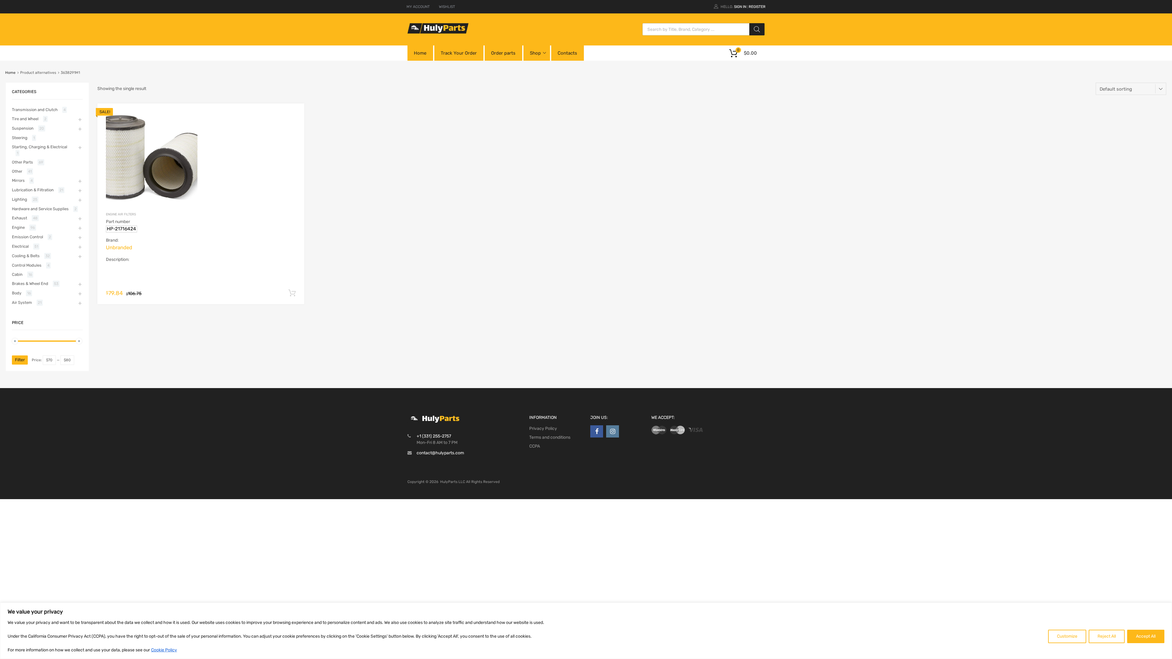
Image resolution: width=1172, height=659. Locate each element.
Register (757, 7)
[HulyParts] (437, 32)
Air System (22, 302)
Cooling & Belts (26, 256)
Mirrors (18, 180)
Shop (535, 53)
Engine (18, 227)
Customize (1067, 636)
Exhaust (19, 218)
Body (16, 293)
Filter (20, 359)
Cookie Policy (164, 650)
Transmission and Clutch (35, 109)
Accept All (1146, 636)
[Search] (757, 29)
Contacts (567, 53)
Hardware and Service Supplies (40, 209)
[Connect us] (596, 431)
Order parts (503, 53)
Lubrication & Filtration (33, 190)
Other (17, 171)
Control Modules (27, 265)
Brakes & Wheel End (30, 283)
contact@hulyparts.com (440, 453)
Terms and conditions (549, 437)
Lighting (19, 199)
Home (420, 53)
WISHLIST (447, 7)
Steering (19, 137)
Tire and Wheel (25, 119)
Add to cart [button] (292, 293)
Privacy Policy (543, 428)
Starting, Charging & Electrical (39, 147)
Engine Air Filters (121, 214)
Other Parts (22, 162)
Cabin (17, 274)
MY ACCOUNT (418, 7)
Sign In (740, 7)
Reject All (1107, 636)
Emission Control (27, 237)
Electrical (20, 246)
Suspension (23, 128)
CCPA (534, 446)
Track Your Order (459, 53)
